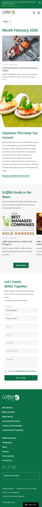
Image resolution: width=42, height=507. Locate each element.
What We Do (7, 416)
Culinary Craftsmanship (12, 425)
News (4, 447)
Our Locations (8, 456)
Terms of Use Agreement (10, 492)
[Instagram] (14, 467)
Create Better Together (12, 430)
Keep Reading (21, 265)
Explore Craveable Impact (9, 6)
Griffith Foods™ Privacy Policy (27, 489)
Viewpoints (7, 442)
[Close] (40, 2)
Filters (5, 21)
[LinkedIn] (4, 467)
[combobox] (21, 310)
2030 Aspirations (9, 438)
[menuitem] (4, 467)
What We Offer (8, 412)
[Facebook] (9, 467)
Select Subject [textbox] (11, 310)
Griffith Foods (13, 64)
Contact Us (7, 460)
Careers (5, 451)
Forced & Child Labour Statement (13, 496)
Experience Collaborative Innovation (16, 175)
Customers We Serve (11, 421)
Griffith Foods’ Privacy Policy (26, 371)
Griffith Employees (8, 489)
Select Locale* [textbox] (11, 318)
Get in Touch (21, 377)
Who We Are (7, 407)
